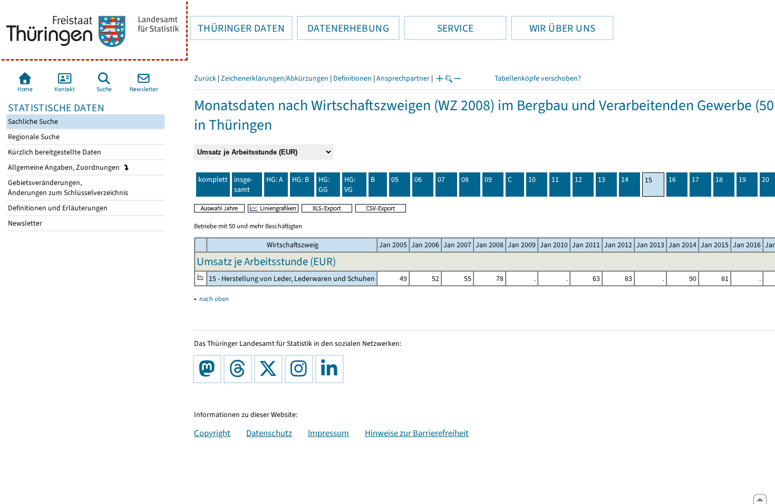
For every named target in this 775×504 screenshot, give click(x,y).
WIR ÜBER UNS (553, 28)
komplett (213, 180)
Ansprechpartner (403, 78)
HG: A (274, 180)
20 (765, 180)
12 (578, 180)
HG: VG (349, 185)
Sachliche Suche (32, 122)
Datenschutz (269, 433)
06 (418, 180)
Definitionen (352, 78)
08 (465, 180)
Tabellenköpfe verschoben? (538, 78)
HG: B (300, 180)
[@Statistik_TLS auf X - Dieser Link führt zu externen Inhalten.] (270, 369)
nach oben (214, 298)
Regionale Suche (33, 137)
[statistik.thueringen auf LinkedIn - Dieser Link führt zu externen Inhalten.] (331, 369)
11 (555, 180)
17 (695, 180)
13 (601, 180)
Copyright (212, 433)
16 (672, 180)
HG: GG (324, 185)
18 (719, 180)
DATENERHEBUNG (343, 28)
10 (532, 180)
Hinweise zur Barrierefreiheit (417, 433)
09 (488, 180)
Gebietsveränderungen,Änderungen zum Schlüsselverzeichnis (67, 188)
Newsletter (24, 223)
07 (441, 180)
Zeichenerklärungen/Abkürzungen (274, 78)
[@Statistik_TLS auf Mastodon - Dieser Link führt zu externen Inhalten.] (209, 369)
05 (395, 180)
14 (624, 180)
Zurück (205, 78)
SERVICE (438, 28)
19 (742, 180)
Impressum (328, 433)
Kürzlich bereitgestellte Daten (53, 152)
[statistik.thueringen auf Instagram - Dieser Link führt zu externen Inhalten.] (301, 369)
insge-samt (243, 185)
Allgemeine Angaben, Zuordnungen (64, 167)
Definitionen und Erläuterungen (57, 208)
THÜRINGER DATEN (237, 28)
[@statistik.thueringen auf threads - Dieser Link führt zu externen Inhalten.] (240, 369)
